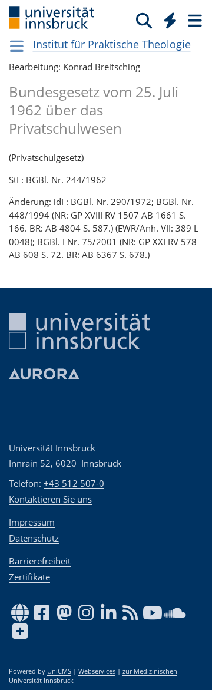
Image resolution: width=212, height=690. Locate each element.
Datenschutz (34, 538)
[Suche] (144, 20)
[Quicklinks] (170, 20)
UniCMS (59, 671)
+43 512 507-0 (74, 483)
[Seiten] (194, 20)
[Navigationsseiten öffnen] (16, 46)
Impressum (32, 522)
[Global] (167, 18)
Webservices (96, 671)
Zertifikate (29, 577)
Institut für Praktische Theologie (112, 44)
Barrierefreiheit (40, 561)
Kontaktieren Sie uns (50, 499)
